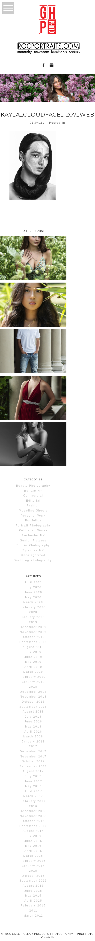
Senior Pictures (33, 540)
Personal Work (33, 515)
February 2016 (33, 860)
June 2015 (33, 890)
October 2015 (33, 875)
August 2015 (33, 885)
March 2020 (33, 602)
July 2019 (33, 652)
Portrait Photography (33, 525)
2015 (33, 870)
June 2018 (33, 721)
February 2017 (33, 801)
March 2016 (33, 855)
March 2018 (33, 736)
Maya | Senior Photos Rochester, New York (33, 442)
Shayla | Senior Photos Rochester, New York (33, 303)
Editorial (33, 500)
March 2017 (33, 796)
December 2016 (33, 811)
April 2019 (33, 667)
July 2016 (33, 836)
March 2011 (33, 915)
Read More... (13, 278)
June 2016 (33, 841)
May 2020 (33, 597)
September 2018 (33, 706)
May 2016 (33, 845)
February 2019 (33, 676)
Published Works (33, 530)
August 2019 (33, 647)
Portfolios (33, 520)
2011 (33, 910)
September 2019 (33, 642)
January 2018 (33, 741)
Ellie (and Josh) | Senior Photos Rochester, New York (33, 396)
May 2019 (33, 661)
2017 (33, 746)
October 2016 (33, 821)
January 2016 (33, 866)
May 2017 (33, 786)
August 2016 (33, 831)
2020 (33, 612)
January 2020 (33, 617)
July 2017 (33, 776)
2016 (33, 806)
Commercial (33, 495)
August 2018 (33, 711)
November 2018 (33, 696)
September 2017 (33, 766)
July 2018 (33, 716)
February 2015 (33, 905)
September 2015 (33, 880)
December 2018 (33, 691)
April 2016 (33, 851)
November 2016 (33, 816)
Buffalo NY (33, 490)
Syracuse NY (33, 550)
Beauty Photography (33, 485)
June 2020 (33, 592)
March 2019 (33, 671)
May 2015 (33, 895)
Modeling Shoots (33, 510)
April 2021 (33, 582)
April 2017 (33, 791)
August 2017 (33, 771)
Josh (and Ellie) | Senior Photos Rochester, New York (33, 349)
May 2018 (33, 726)
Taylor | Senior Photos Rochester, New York (33, 256)
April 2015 (33, 900)
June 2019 (33, 657)
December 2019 (33, 627)
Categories (33, 479)
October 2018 (33, 701)
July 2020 (33, 587)
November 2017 (33, 756)
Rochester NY (33, 535)
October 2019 (33, 637)
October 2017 (33, 761)
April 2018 (33, 731)
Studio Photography (33, 545)
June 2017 (33, 781)
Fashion (33, 505)
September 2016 (33, 826)
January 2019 (33, 682)
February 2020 (33, 607)
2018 (33, 686)
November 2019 (33, 632)
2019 (33, 622)
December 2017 (33, 751)
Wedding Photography (33, 560)
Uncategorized (33, 555)
